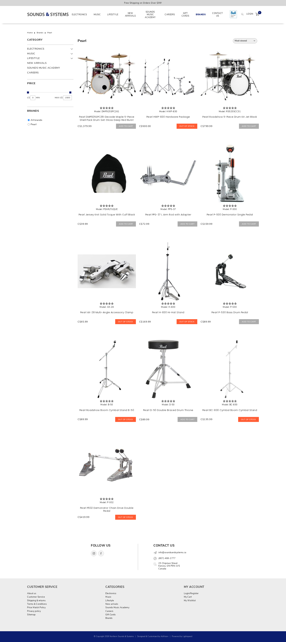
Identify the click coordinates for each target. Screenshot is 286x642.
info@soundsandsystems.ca (172, 552)
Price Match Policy (36, 607)
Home (30, 33)
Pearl (49, 33)
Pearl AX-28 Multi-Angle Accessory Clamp (106, 312)
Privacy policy (34, 611)
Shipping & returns (36, 600)
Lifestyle (112, 14)
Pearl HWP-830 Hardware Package (168, 116)
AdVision (164, 636)
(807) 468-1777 (166, 558)
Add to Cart (126, 126)
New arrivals (130, 14)
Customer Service (36, 596)
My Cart (188, 596)
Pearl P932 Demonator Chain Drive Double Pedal (107, 509)
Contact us (217, 14)
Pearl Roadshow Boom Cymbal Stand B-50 (106, 410)
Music (97, 14)
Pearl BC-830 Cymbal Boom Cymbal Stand (229, 410)
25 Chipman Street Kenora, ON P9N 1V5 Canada (169, 566)
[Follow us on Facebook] (101, 553)
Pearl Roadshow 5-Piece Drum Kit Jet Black (229, 116)
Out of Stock (186, 126)
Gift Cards (185, 14)
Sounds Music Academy (150, 14)
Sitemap (31, 614)
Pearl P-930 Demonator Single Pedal (230, 214)
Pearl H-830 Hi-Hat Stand (168, 312)
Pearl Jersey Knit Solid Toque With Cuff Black (107, 214)
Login (249, 14)
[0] (257, 15)
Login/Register (191, 593)
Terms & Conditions (37, 604)
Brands (201, 14)
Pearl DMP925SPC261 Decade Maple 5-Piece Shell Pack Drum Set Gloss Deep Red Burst (106, 118)
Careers (170, 14)
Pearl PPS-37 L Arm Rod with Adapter (168, 214)
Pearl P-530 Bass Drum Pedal (230, 312)
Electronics (79, 14)
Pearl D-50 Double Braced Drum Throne (168, 410)
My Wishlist (190, 600)
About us (31, 593)
